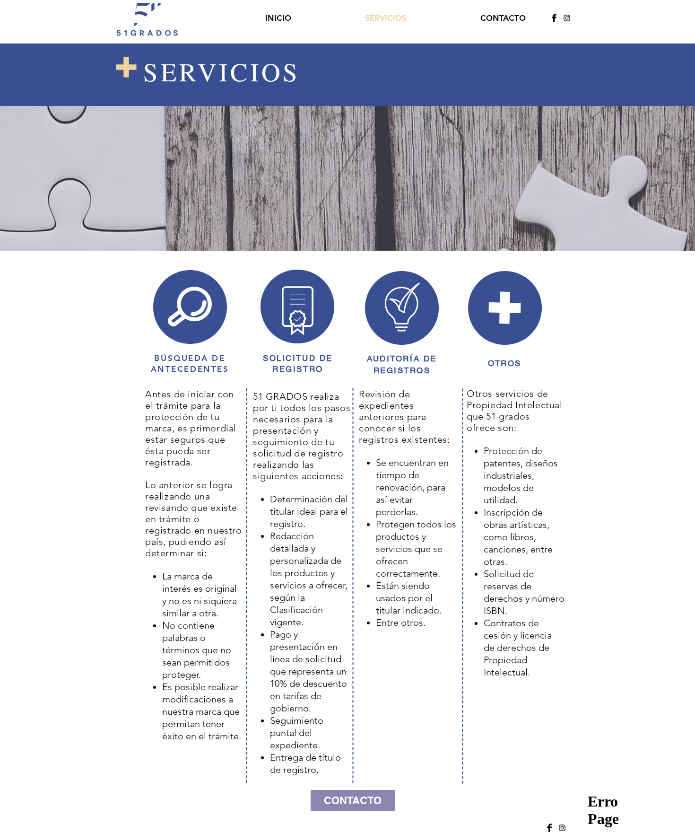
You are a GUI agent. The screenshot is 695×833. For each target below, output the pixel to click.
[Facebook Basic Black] (554, 18)
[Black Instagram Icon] (567, 18)
